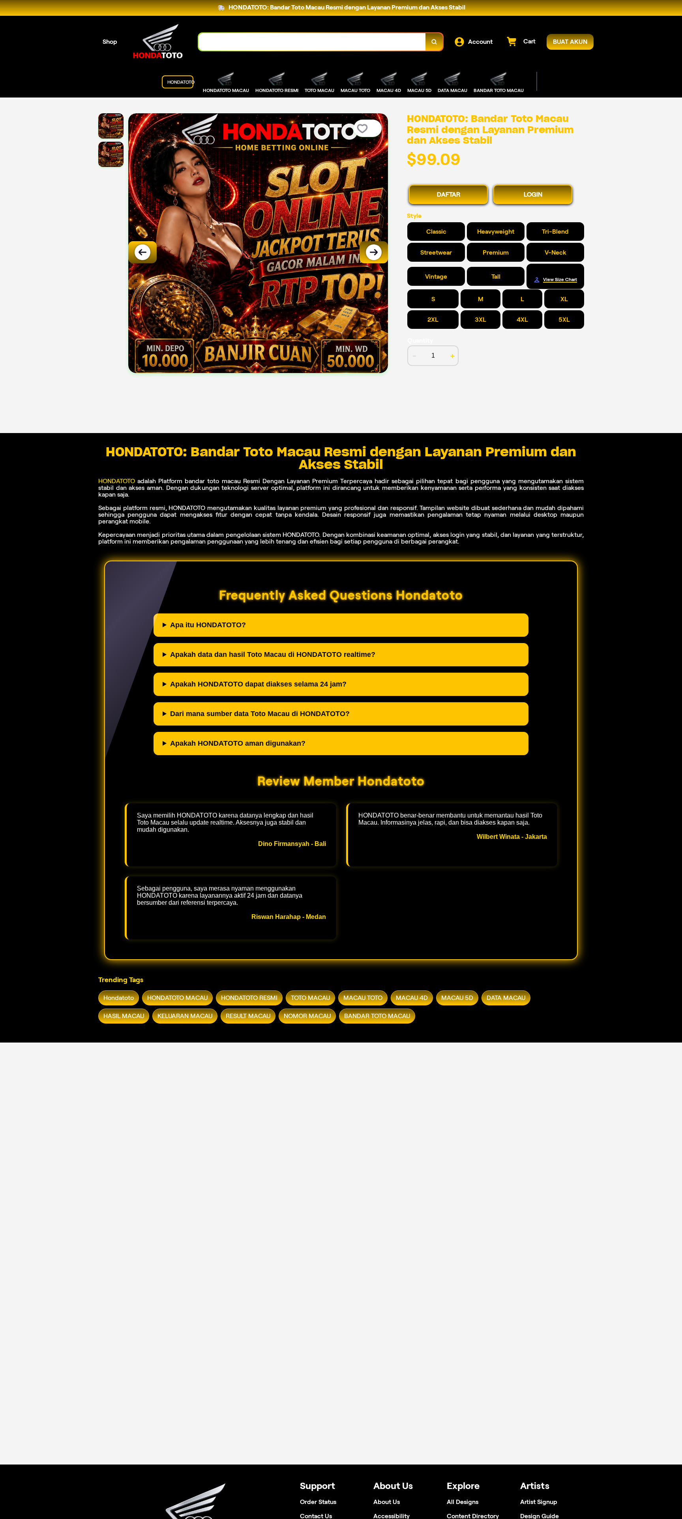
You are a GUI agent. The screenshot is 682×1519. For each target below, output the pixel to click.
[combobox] (312, 42)
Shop (110, 41)
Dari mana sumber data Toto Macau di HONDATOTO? (260, 714)
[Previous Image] (142, 252)
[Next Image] (374, 252)
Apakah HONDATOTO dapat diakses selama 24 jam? (258, 684)
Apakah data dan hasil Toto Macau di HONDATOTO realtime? (272, 654)
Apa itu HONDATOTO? (208, 625)
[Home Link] (157, 42)
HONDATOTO (116, 481)
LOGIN (533, 194)
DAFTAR (448, 194)
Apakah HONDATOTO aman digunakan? (237, 743)
